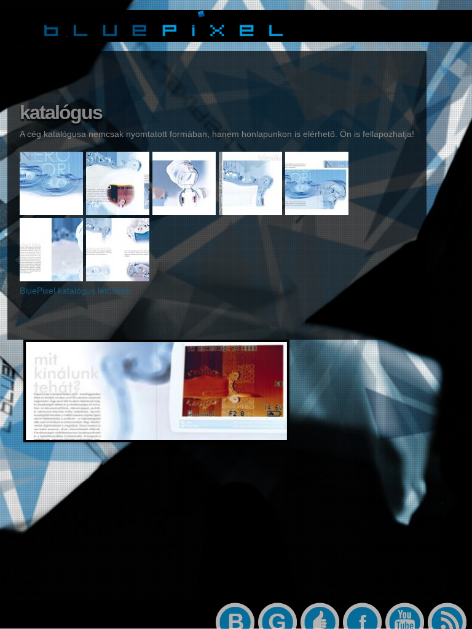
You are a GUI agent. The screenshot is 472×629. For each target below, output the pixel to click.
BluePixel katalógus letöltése (75, 290)
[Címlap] (163, 37)
